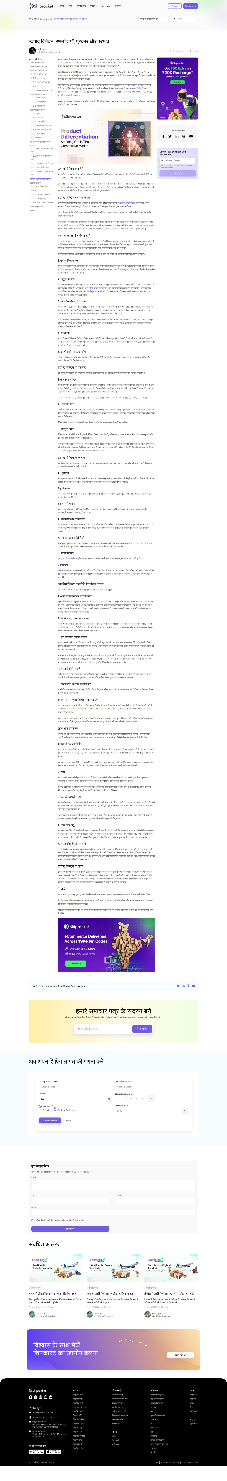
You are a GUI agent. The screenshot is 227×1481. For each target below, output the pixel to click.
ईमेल (120, 1195)
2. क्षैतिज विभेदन (40, 102)
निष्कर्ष (32, 211)
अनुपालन (176, 1462)
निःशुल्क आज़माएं (190, 6)
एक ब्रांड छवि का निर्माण (66, 558)
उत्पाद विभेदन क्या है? (37, 62)
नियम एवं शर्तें (154, 1462)
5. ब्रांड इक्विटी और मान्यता (44, 202)
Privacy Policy (190, 165)
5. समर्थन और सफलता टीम (43, 90)
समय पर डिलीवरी (136, 88)
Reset (69, 1120)
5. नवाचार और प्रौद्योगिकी (43, 129)
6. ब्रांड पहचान (40, 133)
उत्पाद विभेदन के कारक (37, 110)
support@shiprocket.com (43, 1412)
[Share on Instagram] (188, 986)
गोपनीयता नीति (165, 1462)
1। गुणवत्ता (37, 113)
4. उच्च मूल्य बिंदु (40, 198)
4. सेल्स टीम (39, 86)
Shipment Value (121, 1106)
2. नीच (37, 190)
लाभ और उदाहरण (35, 183)
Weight (42, 1094)
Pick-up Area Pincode (48, 1082)
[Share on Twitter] (178, 986)
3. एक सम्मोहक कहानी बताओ (44, 163)
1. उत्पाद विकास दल (40, 74)
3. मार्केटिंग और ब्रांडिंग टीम (43, 82)
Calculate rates (50, 1120)
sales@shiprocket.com (42, 1417)
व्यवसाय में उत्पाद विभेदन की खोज (40, 179)
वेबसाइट (34, 1207)
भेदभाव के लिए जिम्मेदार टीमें (38, 70)
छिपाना (42, 59)
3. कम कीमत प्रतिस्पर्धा (42, 194)
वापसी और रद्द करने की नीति (190, 1462)
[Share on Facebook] (173, 986)
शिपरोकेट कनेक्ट (35, 1288)
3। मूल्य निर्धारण (40, 121)
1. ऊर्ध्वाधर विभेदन (40, 97)
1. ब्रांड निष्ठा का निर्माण (41, 186)
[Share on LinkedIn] (183, 986)
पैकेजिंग (60, 570)
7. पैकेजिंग (38, 138)
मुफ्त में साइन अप (180, 1355)
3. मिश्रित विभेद (40, 106)
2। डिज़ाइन (39, 117)
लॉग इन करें (174, 6)
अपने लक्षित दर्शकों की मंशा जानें (96, 288)
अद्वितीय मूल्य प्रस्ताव (127, 203)
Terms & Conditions (167, 167)
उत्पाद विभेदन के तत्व (36, 206)
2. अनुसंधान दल (40, 78)
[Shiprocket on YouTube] (193, 986)
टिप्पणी (34, 1177)
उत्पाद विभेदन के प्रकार (37, 94)
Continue (177, 173)
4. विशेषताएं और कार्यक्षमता (43, 125)
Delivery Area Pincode (124, 1082)
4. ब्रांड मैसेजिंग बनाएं (42, 167)
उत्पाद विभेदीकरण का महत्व (38, 66)
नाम (33, 1195)
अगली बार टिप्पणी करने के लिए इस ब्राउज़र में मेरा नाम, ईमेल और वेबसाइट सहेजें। (59, 1220)
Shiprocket (55, 52)
